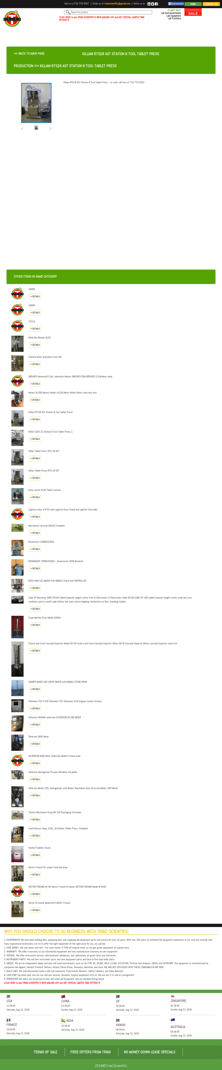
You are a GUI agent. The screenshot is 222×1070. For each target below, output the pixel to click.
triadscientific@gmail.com (117, 3)
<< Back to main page (29, 53)
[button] (22, 128)
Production (23, 65)
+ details (35, 296)
